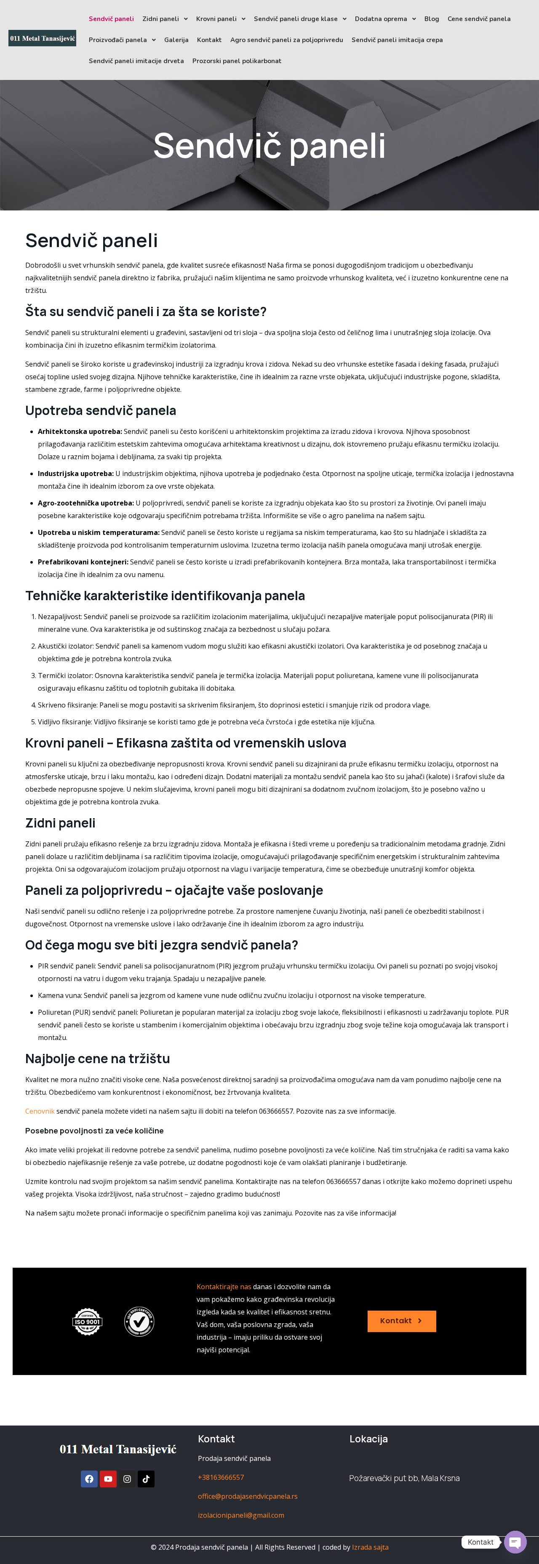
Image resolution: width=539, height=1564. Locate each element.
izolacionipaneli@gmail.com (241, 1515)
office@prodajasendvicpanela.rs (248, 1496)
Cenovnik (40, 1111)
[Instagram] (127, 1479)
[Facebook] (89, 1479)
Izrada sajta (370, 1547)
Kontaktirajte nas (224, 1286)
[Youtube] (108, 1479)
